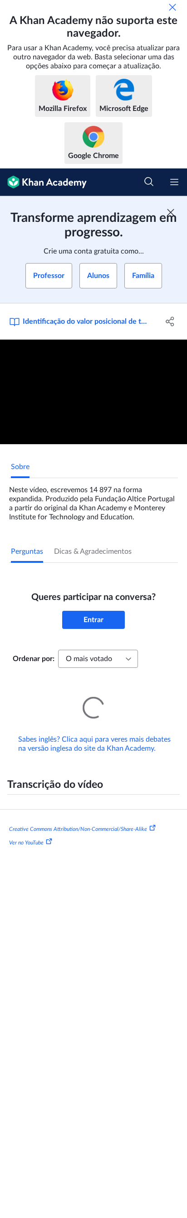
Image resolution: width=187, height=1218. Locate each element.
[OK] (172, 7)
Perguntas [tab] (27, 551)
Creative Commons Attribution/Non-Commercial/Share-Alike (78, 816)
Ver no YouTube (26, 830)
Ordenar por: (33, 658)
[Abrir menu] (174, 182)
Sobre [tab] (20, 466)
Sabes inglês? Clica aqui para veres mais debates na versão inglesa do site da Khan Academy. (94, 731)
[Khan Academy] (43, 182)
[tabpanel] (93, 500)
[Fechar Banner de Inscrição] (171, 212)
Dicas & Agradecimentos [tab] (93, 551)
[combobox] (98, 659)
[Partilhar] (170, 321)
